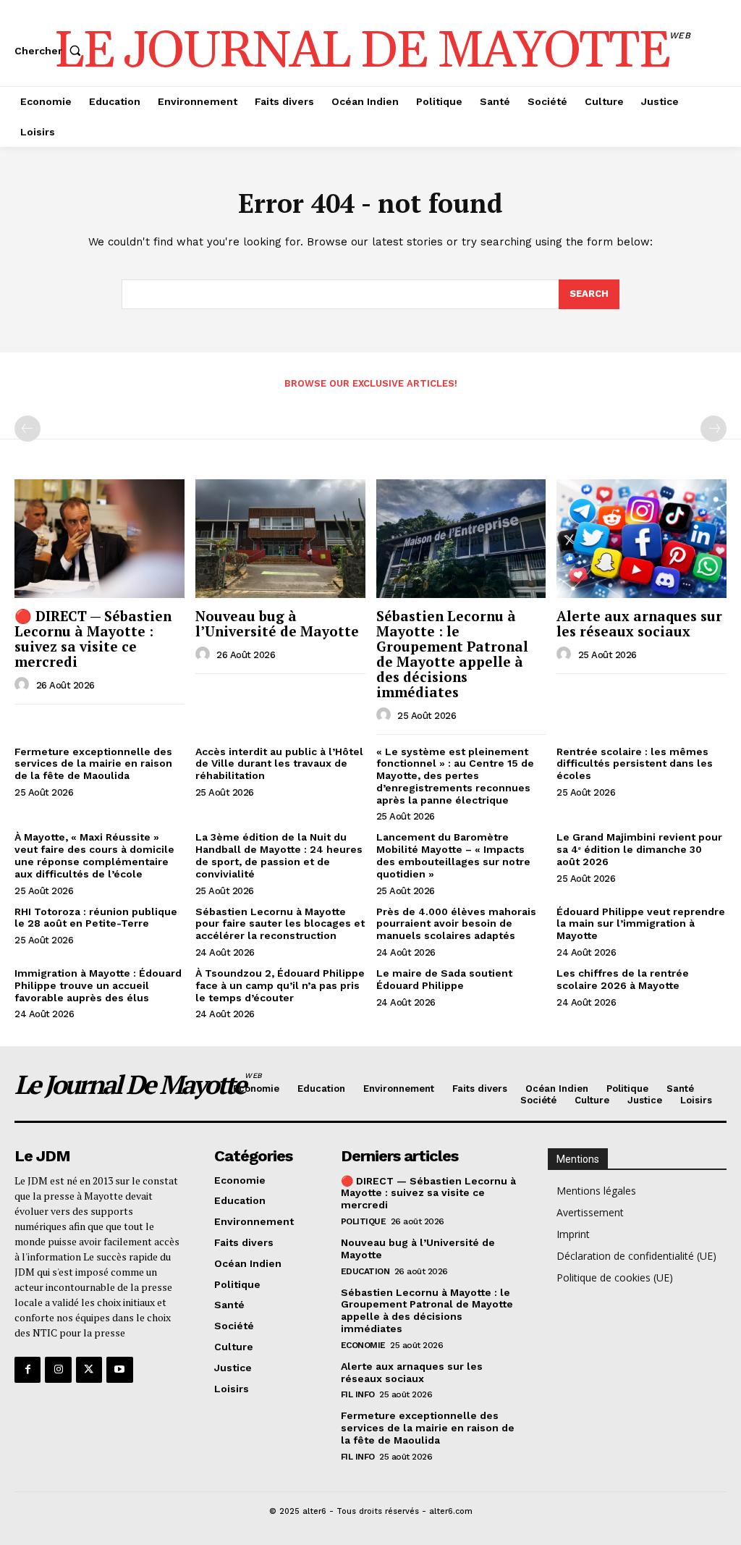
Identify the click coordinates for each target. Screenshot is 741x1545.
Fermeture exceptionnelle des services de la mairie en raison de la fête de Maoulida (93, 764)
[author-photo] (23, 685)
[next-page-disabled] (713, 429)
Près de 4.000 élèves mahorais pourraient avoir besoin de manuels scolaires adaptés (456, 924)
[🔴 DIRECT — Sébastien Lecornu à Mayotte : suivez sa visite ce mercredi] (99, 538)
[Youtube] (119, 1370)
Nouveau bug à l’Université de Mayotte (277, 623)
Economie (363, 1345)
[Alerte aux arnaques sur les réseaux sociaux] (641, 538)
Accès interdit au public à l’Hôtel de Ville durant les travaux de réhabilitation (279, 764)
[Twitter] (89, 1370)
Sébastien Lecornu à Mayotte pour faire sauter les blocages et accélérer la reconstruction (280, 924)
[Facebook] (27, 1370)
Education (365, 1271)
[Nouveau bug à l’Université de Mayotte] (280, 538)
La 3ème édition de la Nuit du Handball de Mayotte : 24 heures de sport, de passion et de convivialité (279, 855)
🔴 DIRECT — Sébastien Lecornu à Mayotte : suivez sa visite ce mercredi (93, 638)
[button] (50, 50)
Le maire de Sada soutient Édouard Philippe (444, 979)
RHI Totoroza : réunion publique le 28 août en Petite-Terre (95, 918)
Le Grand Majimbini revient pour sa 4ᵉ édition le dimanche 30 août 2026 (639, 849)
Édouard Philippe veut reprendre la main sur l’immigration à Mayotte (640, 924)
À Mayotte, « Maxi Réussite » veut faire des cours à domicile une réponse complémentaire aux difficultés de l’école (94, 855)
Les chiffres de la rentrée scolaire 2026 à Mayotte (622, 979)
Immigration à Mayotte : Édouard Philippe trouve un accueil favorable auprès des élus (98, 985)
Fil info (358, 1394)
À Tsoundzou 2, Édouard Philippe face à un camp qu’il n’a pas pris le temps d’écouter (280, 985)
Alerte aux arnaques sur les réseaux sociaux (639, 623)
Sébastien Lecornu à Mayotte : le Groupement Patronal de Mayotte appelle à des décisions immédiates (452, 653)
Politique (363, 1221)
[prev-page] (27, 429)
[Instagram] (58, 1370)
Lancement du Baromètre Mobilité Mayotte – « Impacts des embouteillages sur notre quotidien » (453, 855)
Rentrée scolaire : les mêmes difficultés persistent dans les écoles (634, 764)
